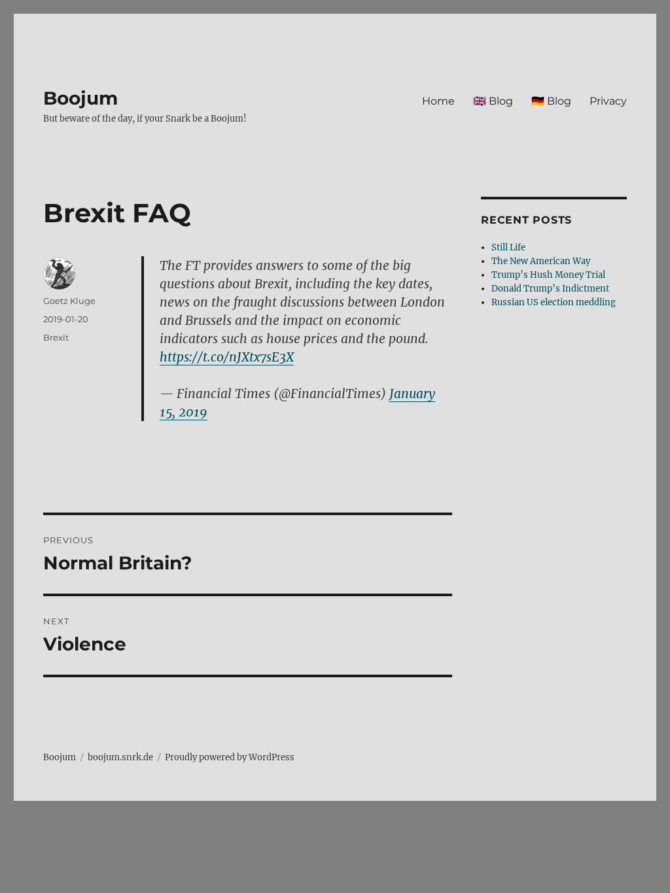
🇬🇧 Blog (493, 101)
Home (438, 101)
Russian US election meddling (553, 302)
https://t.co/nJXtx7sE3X (227, 357)
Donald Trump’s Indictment (550, 288)
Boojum (80, 98)
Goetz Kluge (69, 300)
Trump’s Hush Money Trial (548, 274)
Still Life (508, 247)
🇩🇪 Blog (551, 101)
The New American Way (540, 261)
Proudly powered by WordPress (229, 757)
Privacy (608, 101)
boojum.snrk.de (120, 757)
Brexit (56, 337)
